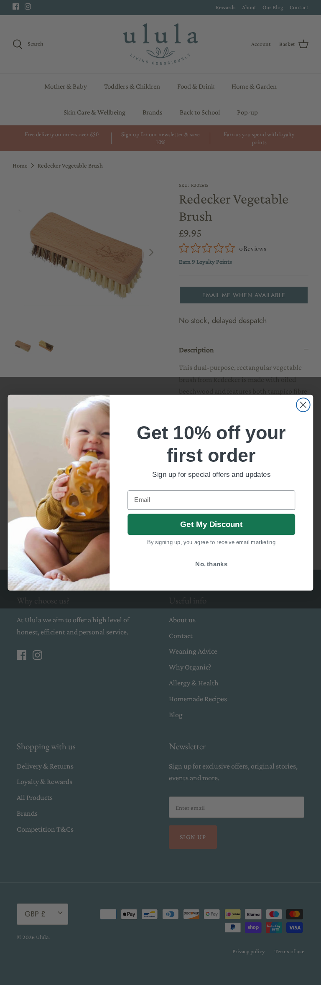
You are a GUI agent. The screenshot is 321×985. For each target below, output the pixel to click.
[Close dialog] (303, 405)
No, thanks (211, 564)
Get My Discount (211, 524)
